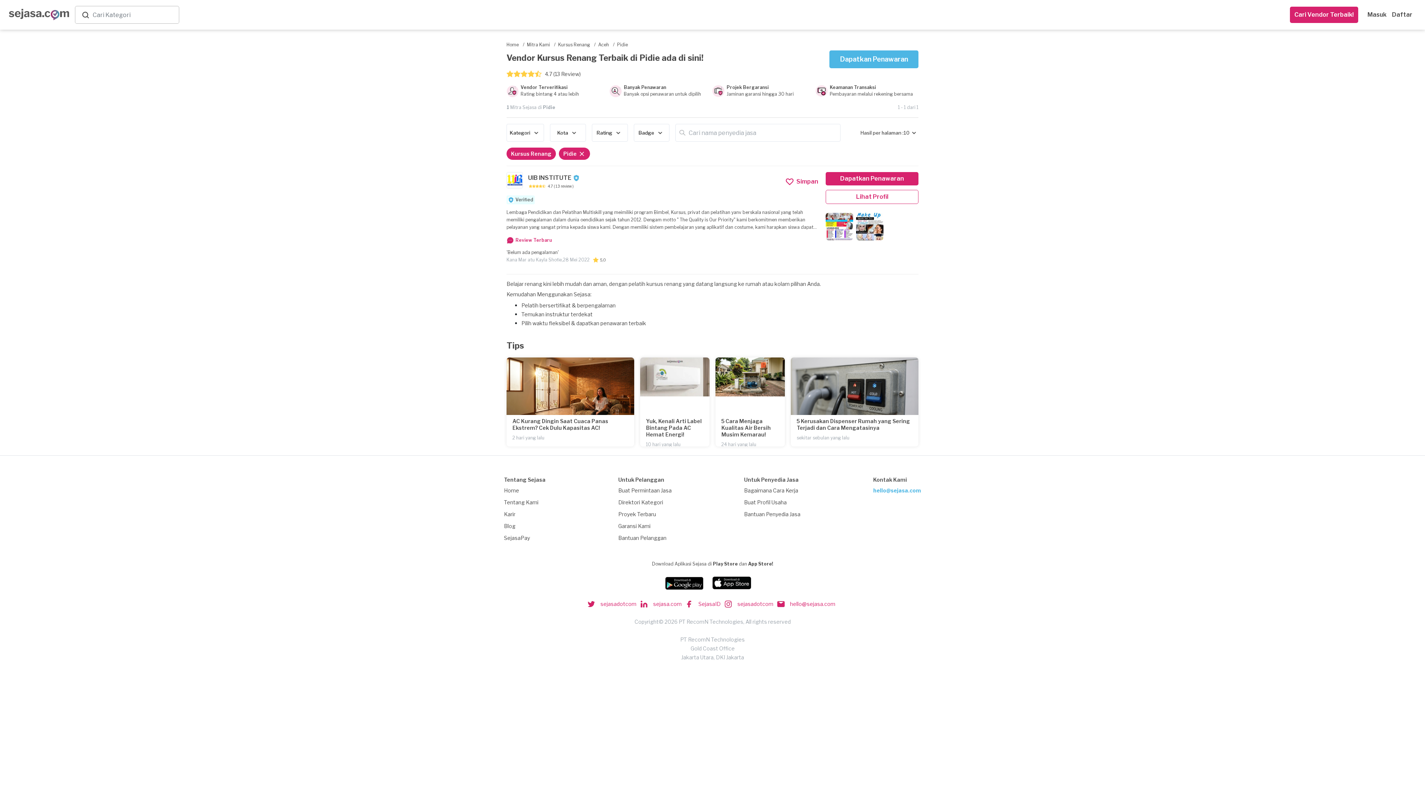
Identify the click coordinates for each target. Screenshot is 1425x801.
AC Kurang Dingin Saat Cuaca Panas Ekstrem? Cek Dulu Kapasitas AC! (560, 424)
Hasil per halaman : (882, 133)
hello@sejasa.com (897, 490)
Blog (509, 526)
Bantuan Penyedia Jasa (772, 514)
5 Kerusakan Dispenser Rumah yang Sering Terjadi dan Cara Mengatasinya (853, 424)
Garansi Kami (634, 526)
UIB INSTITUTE (549, 177)
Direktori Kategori (640, 502)
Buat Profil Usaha (765, 502)
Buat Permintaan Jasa (645, 490)
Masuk (1376, 14)
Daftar (1402, 14)
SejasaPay (517, 538)
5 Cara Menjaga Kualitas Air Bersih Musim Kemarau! (746, 428)
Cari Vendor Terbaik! (1324, 14)
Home (511, 490)
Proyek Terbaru (637, 514)
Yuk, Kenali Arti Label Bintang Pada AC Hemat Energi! (674, 428)
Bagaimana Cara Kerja (771, 490)
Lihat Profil (872, 196)
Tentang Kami (521, 502)
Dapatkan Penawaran (874, 59)
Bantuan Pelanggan (642, 538)
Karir (509, 514)
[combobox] (134, 15)
